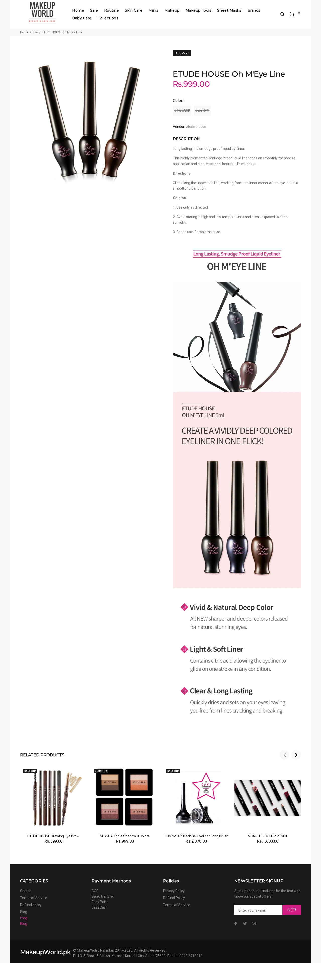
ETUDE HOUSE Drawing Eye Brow (53, 836)
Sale (94, 10)
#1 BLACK (182, 110)
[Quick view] (78, 775)
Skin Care (133, 10)
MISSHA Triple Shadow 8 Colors (125, 836)
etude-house (196, 127)
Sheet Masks (229, 10)
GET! (291, 910)
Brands (254, 10)
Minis (153, 10)
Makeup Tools (198, 10)
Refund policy (31, 905)
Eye (35, 32)
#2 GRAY (202, 110)
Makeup (171, 10)
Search (25, 891)
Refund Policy (174, 898)
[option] (53, 799)
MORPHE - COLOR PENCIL (268, 836)
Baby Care (82, 18)
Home (78, 10)
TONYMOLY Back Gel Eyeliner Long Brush (196, 836)
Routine (111, 10)
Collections (108, 18)
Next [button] (296, 755)
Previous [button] (284, 755)
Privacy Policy (174, 891)
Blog (23, 912)
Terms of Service (33, 898)
